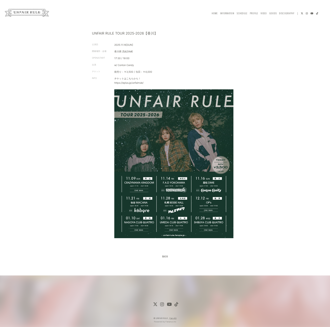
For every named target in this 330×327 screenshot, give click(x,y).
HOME (215, 13)
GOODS (273, 13)
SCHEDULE (242, 13)
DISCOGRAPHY (286, 13)
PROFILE (254, 13)
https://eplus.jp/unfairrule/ (129, 82)
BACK (165, 256)
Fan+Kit (173, 318)
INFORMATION (227, 13)
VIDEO (264, 13)
